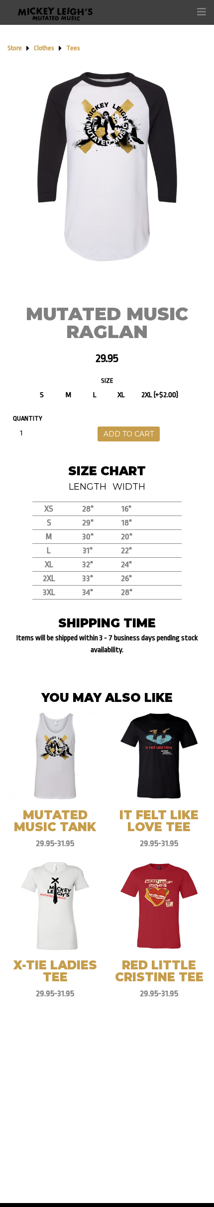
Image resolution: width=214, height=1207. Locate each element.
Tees (73, 48)
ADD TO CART (129, 434)
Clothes (44, 48)
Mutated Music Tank (55, 821)
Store (14, 48)
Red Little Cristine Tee (159, 971)
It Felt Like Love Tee (159, 821)
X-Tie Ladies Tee (55, 971)
